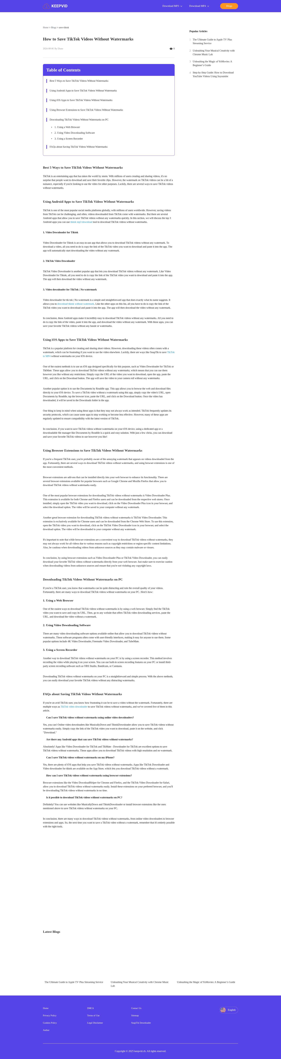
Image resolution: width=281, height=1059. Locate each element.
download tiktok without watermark (75, 303)
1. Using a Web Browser (67, 127)
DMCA (90, 1008)
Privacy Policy (49, 1015)
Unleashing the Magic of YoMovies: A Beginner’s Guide (212, 63)
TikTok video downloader (74, 706)
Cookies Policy (50, 1023)
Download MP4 (197, 6)
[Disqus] (140, 887)
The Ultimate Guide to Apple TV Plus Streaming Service (212, 41)
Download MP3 (170, 6)
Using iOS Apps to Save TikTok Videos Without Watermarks (81, 100)
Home (45, 27)
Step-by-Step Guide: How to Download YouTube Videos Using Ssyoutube (213, 74)
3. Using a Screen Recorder (68, 138)
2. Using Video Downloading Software (74, 132)
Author (46, 1030)
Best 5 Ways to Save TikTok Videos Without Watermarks (79, 80)
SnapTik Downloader (141, 1023)
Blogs (53, 27)
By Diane (58, 48)
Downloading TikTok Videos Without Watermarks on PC (79, 119)
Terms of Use (93, 1015)
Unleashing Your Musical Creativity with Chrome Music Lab (214, 52)
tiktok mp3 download (81, 222)
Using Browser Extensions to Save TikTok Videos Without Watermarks (86, 109)
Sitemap (135, 1015)
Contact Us (136, 1008)
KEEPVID (59, 6)
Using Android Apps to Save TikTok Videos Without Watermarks (83, 90)
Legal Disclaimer (95, 1023)
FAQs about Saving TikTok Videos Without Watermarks (78, 146)
